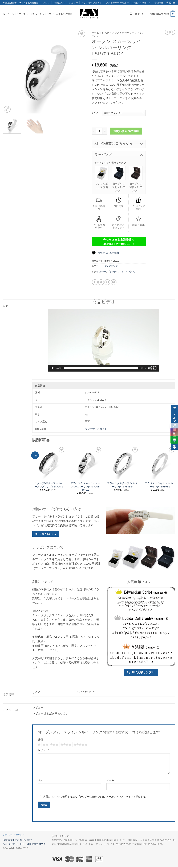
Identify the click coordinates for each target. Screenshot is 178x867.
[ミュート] (150, 368)
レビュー (43, 750)
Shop (105, 32)
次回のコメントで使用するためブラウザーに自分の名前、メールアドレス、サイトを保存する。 (95, 796)
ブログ (46, 2)
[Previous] (9, 71)
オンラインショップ (41, 14)
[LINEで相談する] (174, 440)
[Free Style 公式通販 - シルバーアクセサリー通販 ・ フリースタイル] (89, 14)
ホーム (6, 14)
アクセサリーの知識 (116, 2)
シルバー (101, 271)
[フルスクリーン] (155, 368)
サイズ (95, 112)
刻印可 (132, 271)
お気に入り (59, 2)
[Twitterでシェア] (101, 282)
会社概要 (158, 2)
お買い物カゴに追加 (126, 131)
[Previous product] (172, 32)
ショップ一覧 (19, 14)
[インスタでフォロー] (170, 3)
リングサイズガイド (92, 2)
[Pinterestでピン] (113, 282)
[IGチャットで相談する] (174, 432)
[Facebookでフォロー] (167, 3)
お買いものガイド (141, 2)
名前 (40, 780)
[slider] (101, 368)
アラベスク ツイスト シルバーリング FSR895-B (159, 485)
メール (110, 780)
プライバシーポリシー (14, 834)
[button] (162, 14)
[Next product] (167, 32)
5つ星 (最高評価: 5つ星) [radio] (79, 744)
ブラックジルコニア (117, 271)
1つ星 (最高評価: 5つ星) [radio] (39, 744)
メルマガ (73, 2)
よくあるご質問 (64, 14)
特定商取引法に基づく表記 (17, 840)
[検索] (131, 14)
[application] (103, 340)
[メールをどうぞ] (174, 3)
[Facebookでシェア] (95, 282)
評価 (41, 739)
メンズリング (111, 266)
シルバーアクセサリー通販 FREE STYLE (24, 844)
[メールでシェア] (107, 282)
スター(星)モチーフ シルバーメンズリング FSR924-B (49, 485)
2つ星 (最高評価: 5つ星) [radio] (45, 744)
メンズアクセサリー (123, 32)
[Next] (80, 71)
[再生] (53, 368)
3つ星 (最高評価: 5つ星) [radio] (53, 744)
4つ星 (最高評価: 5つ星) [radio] (65, 744)
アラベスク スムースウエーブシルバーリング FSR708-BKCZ (85, 486)
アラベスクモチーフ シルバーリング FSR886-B (122, 485)
